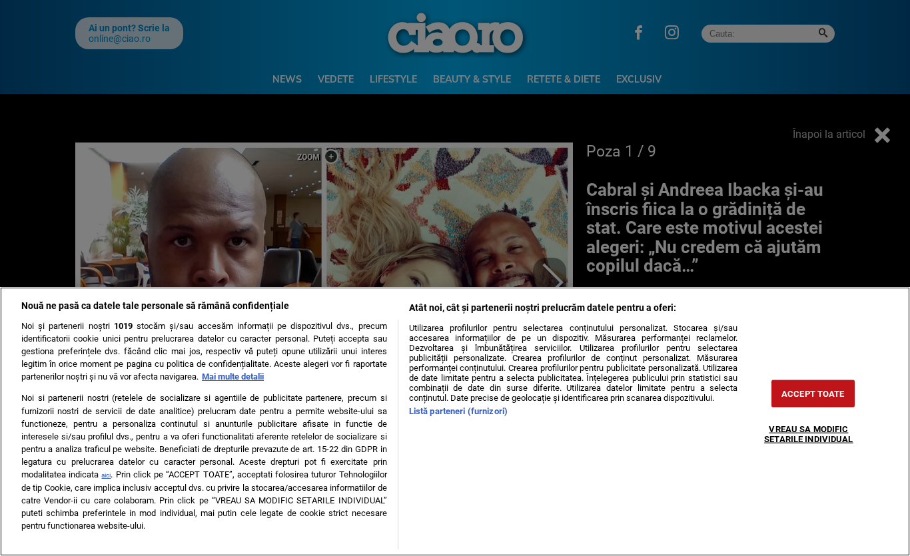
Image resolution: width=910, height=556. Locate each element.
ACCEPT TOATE (813, 394)
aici (106, 475)
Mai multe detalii (233, 377)
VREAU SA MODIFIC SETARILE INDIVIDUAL (808, 434)
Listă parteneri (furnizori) (458, 411)
